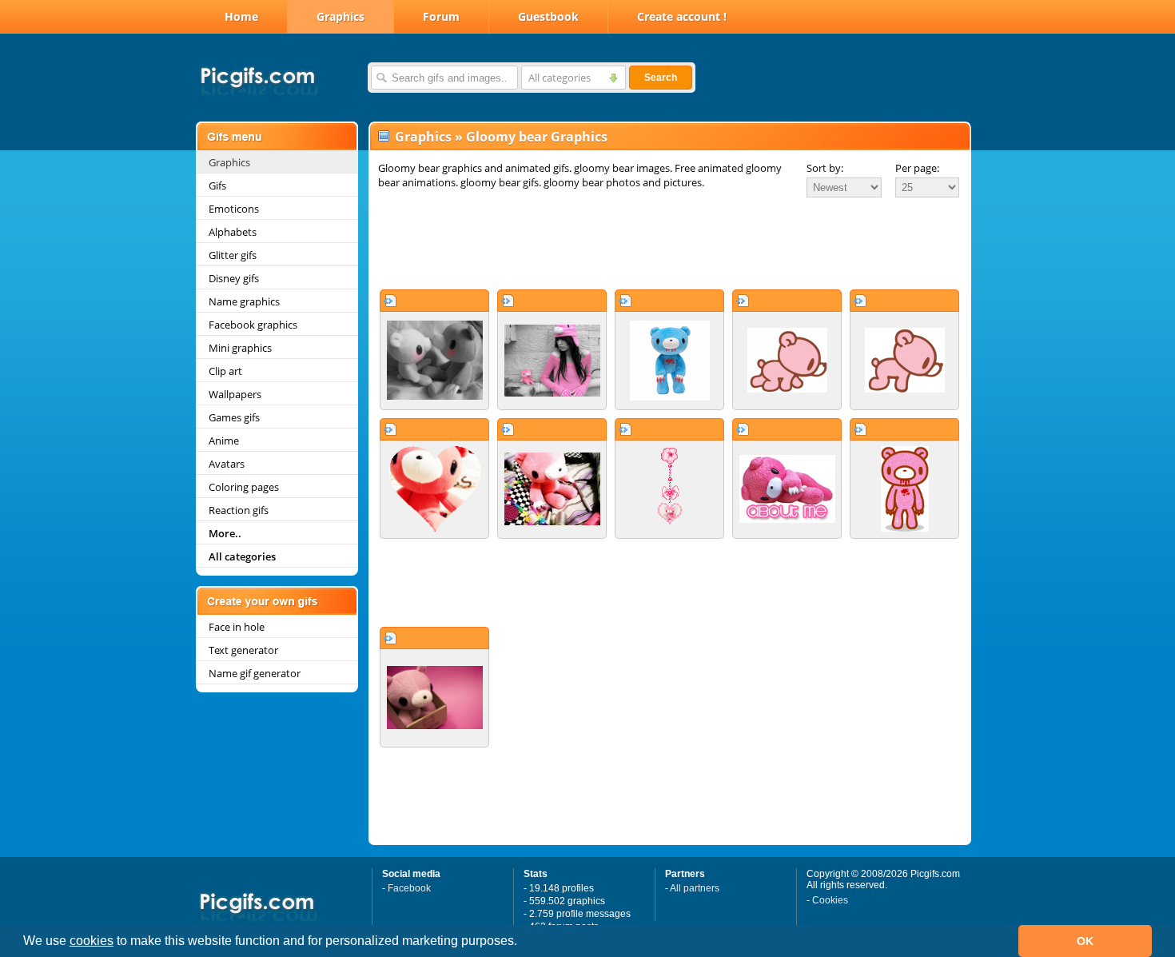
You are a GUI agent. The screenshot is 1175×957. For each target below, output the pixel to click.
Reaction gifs (239, 510)
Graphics (340, 16)
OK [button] (1085, 941)
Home (241, 16)
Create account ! (682, 16)
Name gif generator (255, 673)
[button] (522, 942)
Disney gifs (234, 278)
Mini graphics (240, 348)
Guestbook (548, 16)
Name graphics (244, 301)
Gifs (217, 185)
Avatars (227, 464)
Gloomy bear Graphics (536, 137)
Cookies (830, 900)
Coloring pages (244, 487)
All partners (694, 888)
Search (660, 77)
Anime (224, 440)
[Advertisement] (670, 243)
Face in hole (237, 627)
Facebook (409, 888)
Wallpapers (235, 394)
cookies (92, 940)
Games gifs (234, 417)
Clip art (225, 371)
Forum (441, 16)
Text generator (243, 650)
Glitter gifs (233, 255)
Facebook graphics (253, 324)
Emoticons (234, 208)
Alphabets (233, 232)
